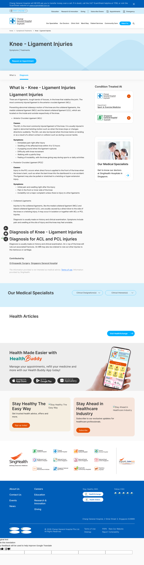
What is (12, 75)
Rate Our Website (116, 529)
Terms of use (66, 270)
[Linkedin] (124, 493)
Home (11, 31)
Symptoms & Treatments (24, 31)
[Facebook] (116, 493)
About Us (14, 489)
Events (13, 500)
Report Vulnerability (110, 532)
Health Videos (95, 500)
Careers (38, 489)
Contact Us (15, 494)
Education (39, 494)
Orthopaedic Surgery (19, 263)
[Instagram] (120, 493)
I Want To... (125, 23)
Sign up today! (21, 425)
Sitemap (87, 532)
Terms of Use (90, 529)
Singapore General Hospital (44, 263)
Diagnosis (24, 75)
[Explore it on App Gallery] (68, 381)
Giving (37, 509)
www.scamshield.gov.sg (39, 5)
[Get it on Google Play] (44, 381)
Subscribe (83, 430)
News (12, 506)
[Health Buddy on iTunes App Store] (20, 381)
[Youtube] (132, 493)
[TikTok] (128, 493)
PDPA (104, 529)
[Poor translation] (7, 548)
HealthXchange (95, 494)
